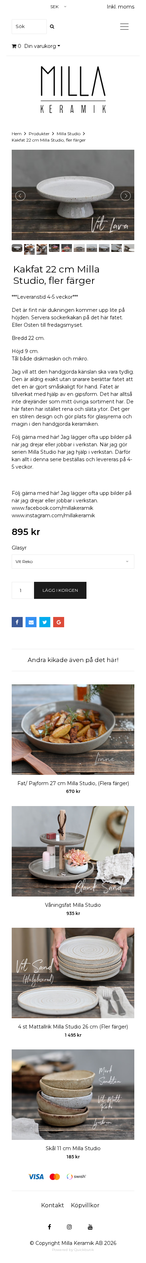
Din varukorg (37, 46)
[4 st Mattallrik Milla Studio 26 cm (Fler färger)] (73, 973)
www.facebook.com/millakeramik (52, 508)
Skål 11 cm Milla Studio (73, 1148)
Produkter (39, 133)
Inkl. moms (120, 7)
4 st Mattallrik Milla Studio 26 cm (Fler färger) (73, 1027)
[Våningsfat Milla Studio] (73, 851)
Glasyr (19, 548)
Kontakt (52, 1205)
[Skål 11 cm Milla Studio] (73, 1094)
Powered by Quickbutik (73, 1249)
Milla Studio (68, 133)
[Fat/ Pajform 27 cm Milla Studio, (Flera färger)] (73, 729)
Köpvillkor (85, 1205)
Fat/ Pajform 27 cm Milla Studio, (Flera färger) (73, 783)
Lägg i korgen (60, 590)
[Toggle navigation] (124, 27)
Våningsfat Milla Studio (73, 905)
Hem (17, 133)
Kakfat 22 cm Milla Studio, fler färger (49, 140)
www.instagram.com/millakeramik (53, 515)
